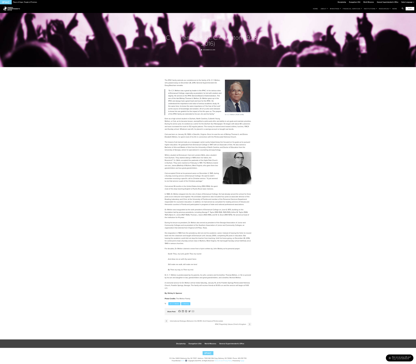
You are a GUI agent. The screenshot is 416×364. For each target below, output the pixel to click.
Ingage (242, 361)
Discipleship (342, 2)
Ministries (334, 9)
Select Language (407, 2)
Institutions (369, 9)
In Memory (186, 304)
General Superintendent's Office (387, 2)
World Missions (368, 2)
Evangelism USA (354, 2)
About (324, 9)
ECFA (182, 361)
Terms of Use (219, 361)
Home (315, 9)
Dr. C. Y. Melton (174, 304)
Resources (384, 9)
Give (410, 9)
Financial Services (351, 9)
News (394, 9)
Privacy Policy (227, 361)
